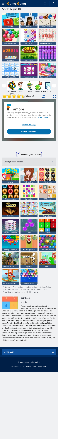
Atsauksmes (42, 366)
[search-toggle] (45, 3)
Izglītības (8, 292)
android (36, 292)
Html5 (28, 292)
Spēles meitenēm (11, 290)
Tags (34, 366)
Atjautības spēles (26, 290)
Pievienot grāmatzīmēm (30, 154)
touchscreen (18, 292)
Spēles (7, 287)
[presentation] (4, 86)
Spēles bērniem (45, 287)
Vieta (45, 290)
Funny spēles (17, 287)
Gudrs (38, 290)
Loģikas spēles (31, 287)
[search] (53, 352)
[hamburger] (3, 4)
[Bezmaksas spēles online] (16, 3)
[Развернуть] (54, 96)
